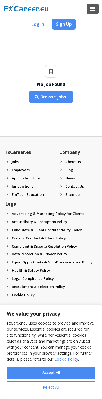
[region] (51, 352)
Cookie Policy (66, 359)
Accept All (51, 372)
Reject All (51, 387)
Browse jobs (53, 97)
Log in (38, 24)
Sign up (64, 24)
